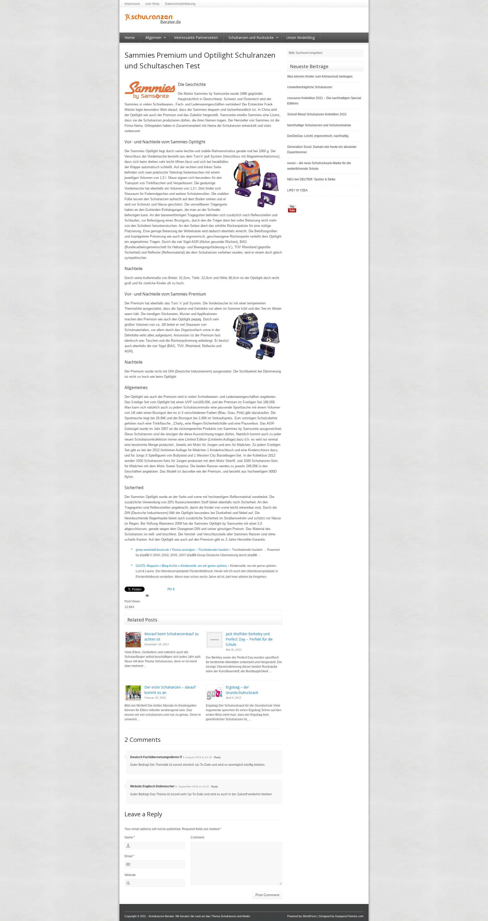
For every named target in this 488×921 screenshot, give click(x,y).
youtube (292, 208)
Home (130, 37)
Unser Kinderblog (300, 37)
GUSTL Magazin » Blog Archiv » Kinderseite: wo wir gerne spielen (181, 566)
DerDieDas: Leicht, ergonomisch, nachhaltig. (318, 136)
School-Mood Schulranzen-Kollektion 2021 (317, 114)
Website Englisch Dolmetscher (152, 786)
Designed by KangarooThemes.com (341, 916)
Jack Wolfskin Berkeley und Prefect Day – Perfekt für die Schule (249, 639)
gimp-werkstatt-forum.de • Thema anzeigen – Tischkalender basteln (182, 550)
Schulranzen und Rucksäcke (248, 39)
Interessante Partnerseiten (196, 37)
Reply (217, 757)
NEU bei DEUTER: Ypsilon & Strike (311, 179)
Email (129, 856)
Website (130, 875)
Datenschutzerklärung (180, 4)
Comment (197, 837)
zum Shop (152, 4)
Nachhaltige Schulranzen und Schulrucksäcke (319, 125)
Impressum (132, 4)
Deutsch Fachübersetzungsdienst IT (156, 757)
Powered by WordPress (302, 916)
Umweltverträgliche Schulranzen (309, 87)
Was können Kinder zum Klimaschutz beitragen (320, 76)
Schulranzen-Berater (161, 916)
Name (130, 837)
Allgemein (150, 39)
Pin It (170, 589)
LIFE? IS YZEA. (297, 190)
